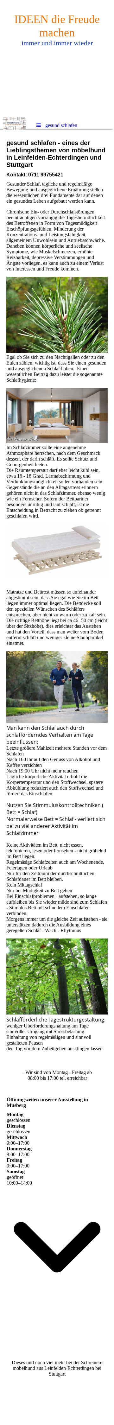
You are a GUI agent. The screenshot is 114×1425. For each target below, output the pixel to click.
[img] (57, 58)
